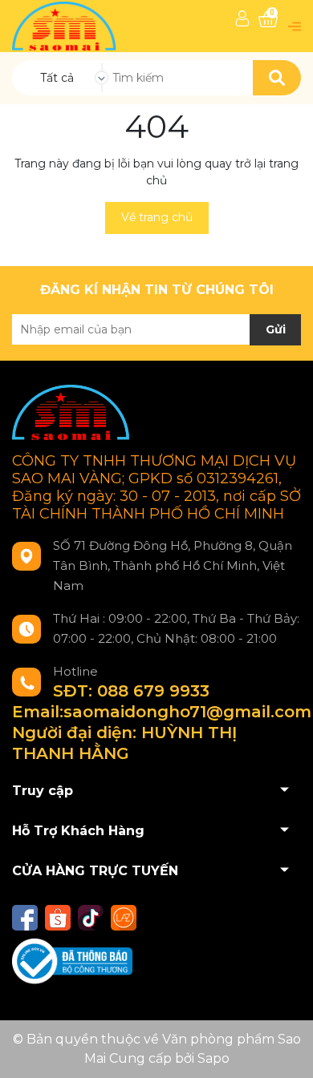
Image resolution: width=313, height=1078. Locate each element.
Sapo (213, 1058)
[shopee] (58, 918)
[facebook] (25, 918)
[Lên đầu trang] (285, 1050)
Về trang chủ (157, 217)
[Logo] (65, 25)
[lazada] (123, 918)
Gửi (276, 329)
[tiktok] (91, 918)
